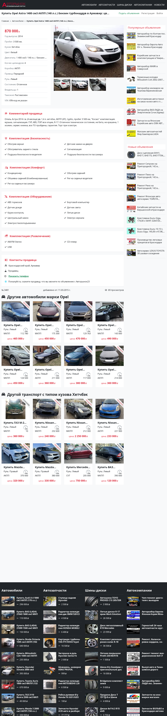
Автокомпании (143, 4)
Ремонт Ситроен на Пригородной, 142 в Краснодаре (147, 165)
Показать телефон (18, 276)
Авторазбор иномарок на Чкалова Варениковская (150, 89)
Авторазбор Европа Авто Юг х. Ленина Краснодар (150, 45)
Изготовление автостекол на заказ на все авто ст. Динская (150, 100)
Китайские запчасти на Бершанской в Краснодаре (151, 208)
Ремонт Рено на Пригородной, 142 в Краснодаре (147, 186)
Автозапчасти (107, 4)
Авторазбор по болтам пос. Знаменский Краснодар (151, 35)
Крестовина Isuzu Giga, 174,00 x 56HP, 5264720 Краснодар (149, 219)
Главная (5, 21)
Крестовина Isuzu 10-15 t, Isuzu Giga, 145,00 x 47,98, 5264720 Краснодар (150, 230)
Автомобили (89, 4)
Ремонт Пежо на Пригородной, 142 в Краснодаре (147, 175)
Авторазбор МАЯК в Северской (147, 67)
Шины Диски (124, 4)
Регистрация (147, 13)
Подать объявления (129, 13)
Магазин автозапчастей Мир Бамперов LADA (149, 132)
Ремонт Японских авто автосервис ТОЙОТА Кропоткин (148, 197)
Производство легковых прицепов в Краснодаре (149, 241)
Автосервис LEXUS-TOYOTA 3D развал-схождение (150, 252)
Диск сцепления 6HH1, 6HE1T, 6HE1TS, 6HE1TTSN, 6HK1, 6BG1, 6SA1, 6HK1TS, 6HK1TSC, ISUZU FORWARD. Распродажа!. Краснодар (150, 154)
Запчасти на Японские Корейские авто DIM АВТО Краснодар (150, 121)
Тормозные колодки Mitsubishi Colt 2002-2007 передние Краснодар (150, 78)
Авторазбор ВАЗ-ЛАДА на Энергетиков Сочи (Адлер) (150, 111)
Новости (159, 4)
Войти (160, 13)
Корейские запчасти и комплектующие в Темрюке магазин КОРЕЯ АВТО (151, 56)
